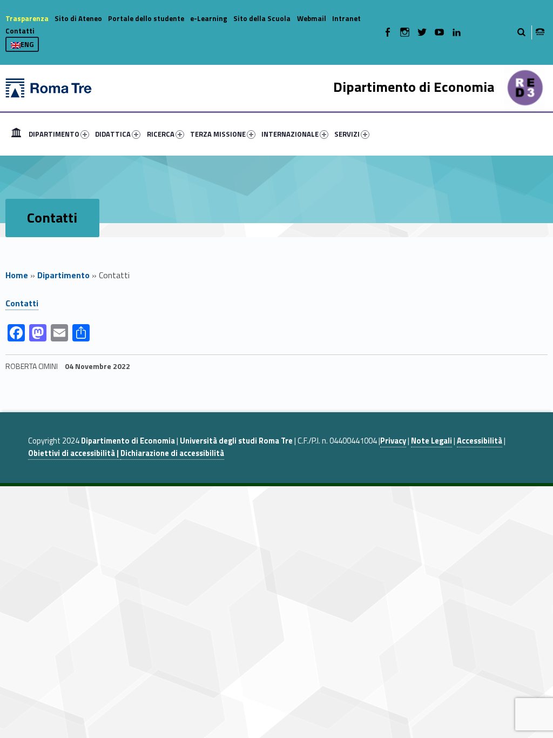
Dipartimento (63, 275)
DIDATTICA (113, 134)
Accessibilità (479, 441)
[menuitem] (16, 134)
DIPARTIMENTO (54, 134)
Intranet (346, 18)
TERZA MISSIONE (218, 134)
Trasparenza (27, 18)
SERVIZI (347, 134)
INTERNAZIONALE (290, 134)
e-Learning (208, 18)
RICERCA (160, 134)
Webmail (311, 18)
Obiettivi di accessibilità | (74, 453)
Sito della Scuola (262, 18)
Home (16, 134)
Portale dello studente (146, 18)
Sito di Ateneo (78, 18)
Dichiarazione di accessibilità (172, 453)
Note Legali (431, 441)
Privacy (393, 441)
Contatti (20, 30)
